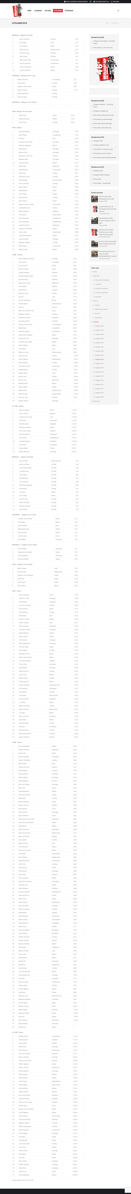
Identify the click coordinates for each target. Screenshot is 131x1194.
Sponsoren (96, 401)
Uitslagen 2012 (99, 384)
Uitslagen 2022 (99, 343)
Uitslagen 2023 (98, 171)
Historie (95, 301)
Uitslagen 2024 (98, 141)
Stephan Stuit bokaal (101, 309)
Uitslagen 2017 (99, 363)
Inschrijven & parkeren (101, 288)
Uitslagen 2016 (99, 368)
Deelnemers (98, 317)
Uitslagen (96, 322)
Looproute (98, 284)
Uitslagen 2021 (99, 347)
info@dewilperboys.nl (102, 1)
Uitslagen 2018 (99, 359)
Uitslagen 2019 (99, 355)
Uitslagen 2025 (99, 330)
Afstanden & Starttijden (102, 280)
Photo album (97, 179)
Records (97, 313)
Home (95, 272)
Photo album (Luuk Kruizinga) (102, 119)
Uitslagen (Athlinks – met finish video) (103, 106)
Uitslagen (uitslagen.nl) (100, 111)
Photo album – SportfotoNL (102, 183)
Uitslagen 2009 (99, 397)
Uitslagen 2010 (99, 393)
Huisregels (98, 297)
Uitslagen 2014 (99, 376)
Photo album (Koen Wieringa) (102, 123)
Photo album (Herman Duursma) (103, 115)
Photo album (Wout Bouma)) (102, 128)
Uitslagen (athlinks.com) (101, 145)
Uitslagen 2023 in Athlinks (101, 175)
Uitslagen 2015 (99, 372)
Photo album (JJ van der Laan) (103, 47)
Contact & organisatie (101, 292)
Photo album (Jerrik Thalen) (102, 153)
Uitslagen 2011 (99, 388)
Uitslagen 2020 (99, 351)
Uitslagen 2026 (99, 326)
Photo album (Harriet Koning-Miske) (104, 157)
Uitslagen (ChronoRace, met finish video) (104, 42)
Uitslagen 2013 (99, 380)
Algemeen (96, 276)
